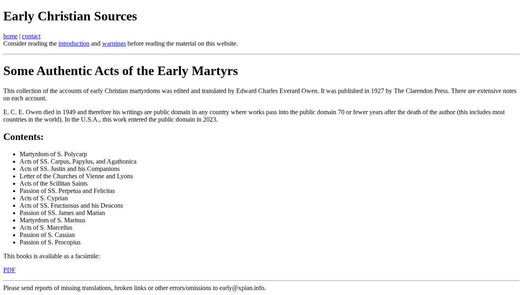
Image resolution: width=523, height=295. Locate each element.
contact (31, 36)
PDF (9, 269)
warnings (114, 43)
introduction (73, 43)
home (10, 36)
